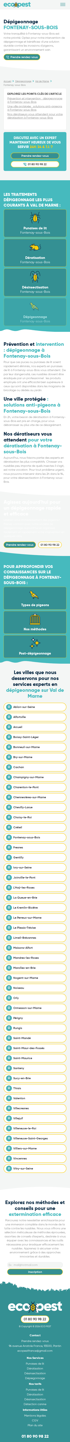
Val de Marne (42, 81)
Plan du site (35, 1425)
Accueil (7, 81)
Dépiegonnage (35, 1378)
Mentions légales (35, 1415)
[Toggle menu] (62, 4)
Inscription (35, 1272)
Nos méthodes (35, 629)
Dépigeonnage (23, 81)
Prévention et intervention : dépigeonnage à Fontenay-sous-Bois (34, 100)
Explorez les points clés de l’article (34, 94)
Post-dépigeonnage (35, 653)
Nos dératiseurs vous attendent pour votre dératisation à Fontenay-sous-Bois (35, 116)
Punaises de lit (35, 1363)
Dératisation (35, 1368)
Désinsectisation (35, 1373)
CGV (35, 1420)
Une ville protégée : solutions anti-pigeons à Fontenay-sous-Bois (34, 108)
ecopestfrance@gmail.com (35, 1350)
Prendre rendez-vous (35, 155)
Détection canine (35, 1404)
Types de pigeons (35, 605)
